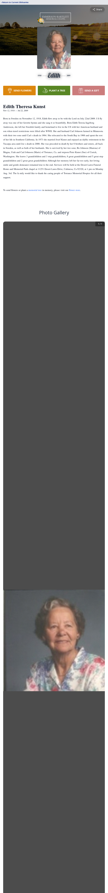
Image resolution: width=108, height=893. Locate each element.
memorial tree (35, 190)
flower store (74, 190)
